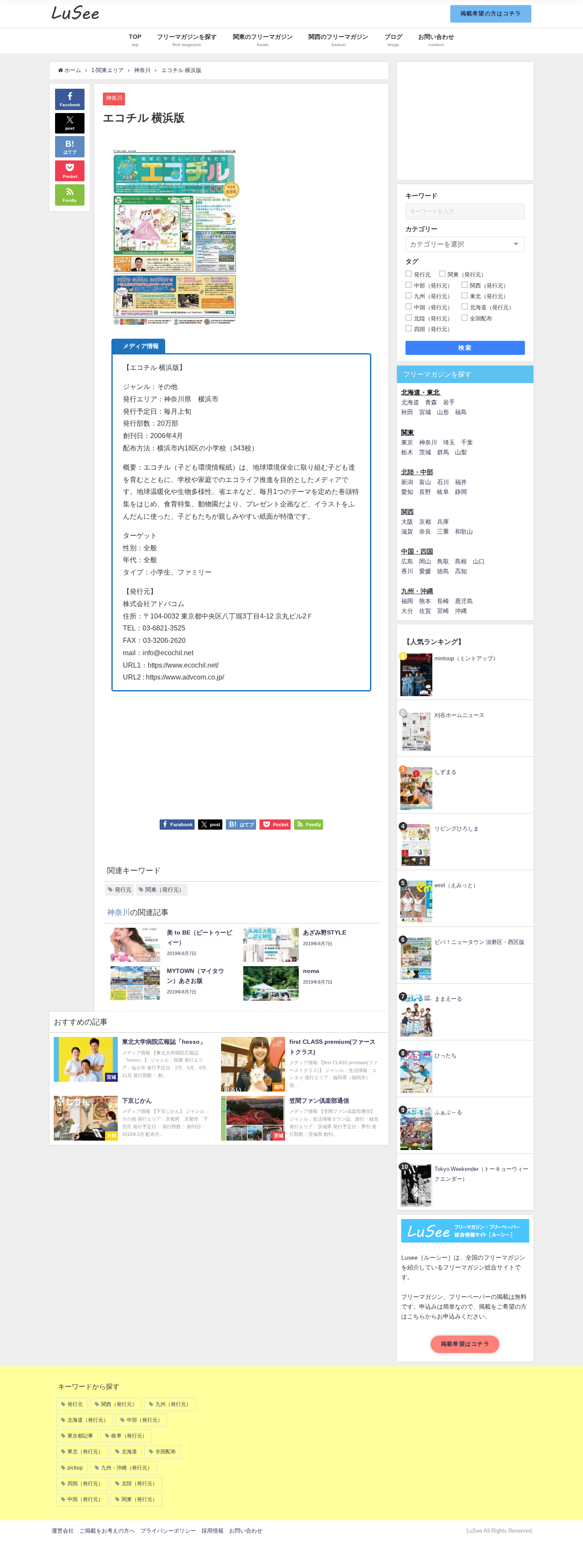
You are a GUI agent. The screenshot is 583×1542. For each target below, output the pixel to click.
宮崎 (443, 611)
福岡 (407, 601)
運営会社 (63, 1530)
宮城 (425, 412)
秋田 (407, 412)
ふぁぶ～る (448, 1112)
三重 (443, 531)
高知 (461, 571)
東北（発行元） (85, 1451)
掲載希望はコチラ (465, 1344)
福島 (461, 412)
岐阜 (443, 492)
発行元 (123, 889)
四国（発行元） (85, 1483)
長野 (425, 492)
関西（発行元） (119, 1404)
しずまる (445, 772)
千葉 (467, 442)
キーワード (421, 195)
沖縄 (461, 611)
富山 (425, 482)
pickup (75, 1467)
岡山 (425, 561)
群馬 (443, 452)
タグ (411, 261)
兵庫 (443, 522)
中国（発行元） (85, 1499)
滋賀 (407, 531)
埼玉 (449, 442)
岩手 (449, 402)
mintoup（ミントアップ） (466, 658)
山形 (443, 412)
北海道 (410, 402)
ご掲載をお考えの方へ (107, 1530)
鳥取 (443, 561)
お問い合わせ (245, 1530)
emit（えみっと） (456, 885)
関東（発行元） (165, 889)
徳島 (443, 571)
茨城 (425, 452)
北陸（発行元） (139, 1483)
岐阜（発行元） (129, 1435)
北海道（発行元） (87, 1420)
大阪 (407, 522)
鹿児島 (464, 601)
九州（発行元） (173, 1404)
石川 (443, 482)
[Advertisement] (241, 751)
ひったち (445, 1055)
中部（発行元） (145, 1420)
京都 (425, 522)
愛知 (407, 492)
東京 (407, 442)
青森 (431, 402)
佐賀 (425, 611)
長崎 (443, 601)
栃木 (407, 452)
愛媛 (425, 571)
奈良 (425, 531)
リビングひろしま (456, 828)
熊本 (425, 601)
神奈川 (114, 98)
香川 (407, 571)
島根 (461, 561)
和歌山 (464, 531)
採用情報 (212, 1530)
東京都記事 (80, 1435)
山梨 (461, 452)
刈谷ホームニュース (459, 715)
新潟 (407, 482)
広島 (407, 561)
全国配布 (165, 1451)
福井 (461, 482)
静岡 (461, 492)
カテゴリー (421, 229)
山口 (479, 561)
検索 (465, 347)
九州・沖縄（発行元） (126, 1467)
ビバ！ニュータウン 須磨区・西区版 (479, 942)
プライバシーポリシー (168, 1530)
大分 (407, 611)
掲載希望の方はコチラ (491, 13)
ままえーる (448, 999)
